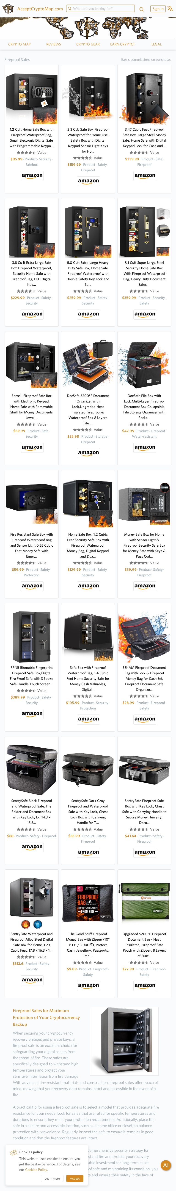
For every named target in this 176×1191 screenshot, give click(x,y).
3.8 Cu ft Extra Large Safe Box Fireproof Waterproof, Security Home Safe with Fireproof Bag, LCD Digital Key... (31, 273)
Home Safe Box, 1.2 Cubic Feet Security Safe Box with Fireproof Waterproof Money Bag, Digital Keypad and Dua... (88, 545)
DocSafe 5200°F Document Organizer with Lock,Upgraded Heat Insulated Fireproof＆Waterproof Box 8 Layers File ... (88, 409)
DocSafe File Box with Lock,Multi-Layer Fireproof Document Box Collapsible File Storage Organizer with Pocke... (144, 406)
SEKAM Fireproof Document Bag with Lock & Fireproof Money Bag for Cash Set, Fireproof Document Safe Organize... (144, 678)
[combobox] (100, 8)
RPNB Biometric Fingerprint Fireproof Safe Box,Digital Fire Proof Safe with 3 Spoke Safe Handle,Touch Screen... (31, 675)
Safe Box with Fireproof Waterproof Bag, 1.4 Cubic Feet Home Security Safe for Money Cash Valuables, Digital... (87, 678)
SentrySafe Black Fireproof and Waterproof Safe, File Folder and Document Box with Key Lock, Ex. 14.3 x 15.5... (31, 811)
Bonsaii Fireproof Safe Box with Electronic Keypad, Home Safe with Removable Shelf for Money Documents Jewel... (31, 406)
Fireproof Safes (17, 59)
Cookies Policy (36, 1169)
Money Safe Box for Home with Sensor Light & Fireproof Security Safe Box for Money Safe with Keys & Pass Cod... (144, 545)
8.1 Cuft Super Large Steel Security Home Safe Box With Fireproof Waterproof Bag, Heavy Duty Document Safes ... (144, 273)
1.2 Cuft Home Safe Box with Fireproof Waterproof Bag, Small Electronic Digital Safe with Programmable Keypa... (32, 137)
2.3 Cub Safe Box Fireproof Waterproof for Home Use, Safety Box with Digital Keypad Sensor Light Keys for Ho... (88, 140)
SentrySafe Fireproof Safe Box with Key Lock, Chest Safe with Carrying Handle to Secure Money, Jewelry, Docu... (144, 811)
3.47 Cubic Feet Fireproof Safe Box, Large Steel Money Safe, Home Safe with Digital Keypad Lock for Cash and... (144, 137)
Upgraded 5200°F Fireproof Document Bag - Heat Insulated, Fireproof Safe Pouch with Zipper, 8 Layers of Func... (144, 945)
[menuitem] (157, 8)
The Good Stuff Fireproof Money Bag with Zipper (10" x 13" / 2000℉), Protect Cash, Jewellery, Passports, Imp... (88, 945)
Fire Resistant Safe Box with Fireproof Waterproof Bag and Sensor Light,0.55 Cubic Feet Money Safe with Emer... (31, 545)
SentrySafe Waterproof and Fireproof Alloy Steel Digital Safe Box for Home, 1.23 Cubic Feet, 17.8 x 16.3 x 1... (31, 942)
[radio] (18, 152)
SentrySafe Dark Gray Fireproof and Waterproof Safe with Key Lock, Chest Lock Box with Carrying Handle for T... (88, 811)
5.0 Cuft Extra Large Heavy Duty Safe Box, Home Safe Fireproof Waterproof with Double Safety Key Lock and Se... (87, 273)
